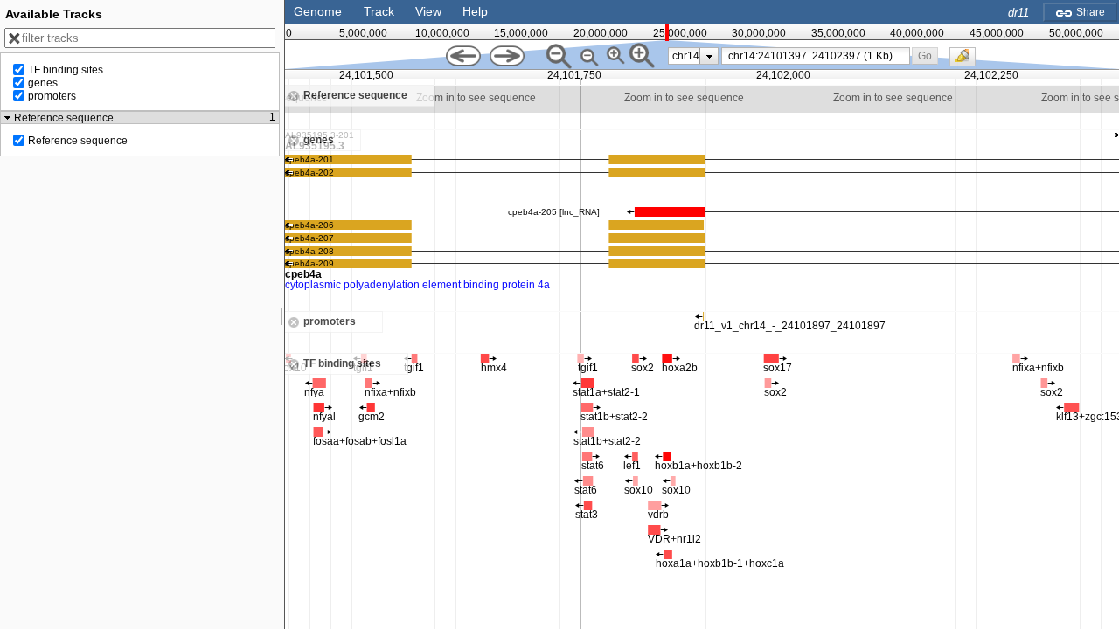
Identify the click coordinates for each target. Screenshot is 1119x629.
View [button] (428, 11)
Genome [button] (318, 11)
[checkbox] (967, 61)
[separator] (282, 314)
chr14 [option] (685, 56)
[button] (925, 55)
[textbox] (818, 56)
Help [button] (475, 11)
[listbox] (693, 56)
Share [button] (1089, 12)
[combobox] (815, 56)
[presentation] (709, 56)
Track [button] (379, 11)
